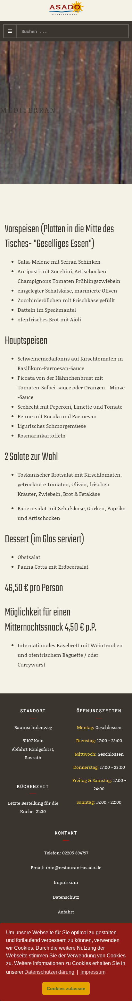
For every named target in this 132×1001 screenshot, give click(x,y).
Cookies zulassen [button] (66, 988)
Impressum (66, 882)
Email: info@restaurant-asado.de (66, 867)
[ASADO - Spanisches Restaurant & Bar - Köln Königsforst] (66, 8)
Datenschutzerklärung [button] (49, 972)
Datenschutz (66, 897)
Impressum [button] (92, 972)
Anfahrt (66, 911)
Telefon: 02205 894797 (66, 852)
